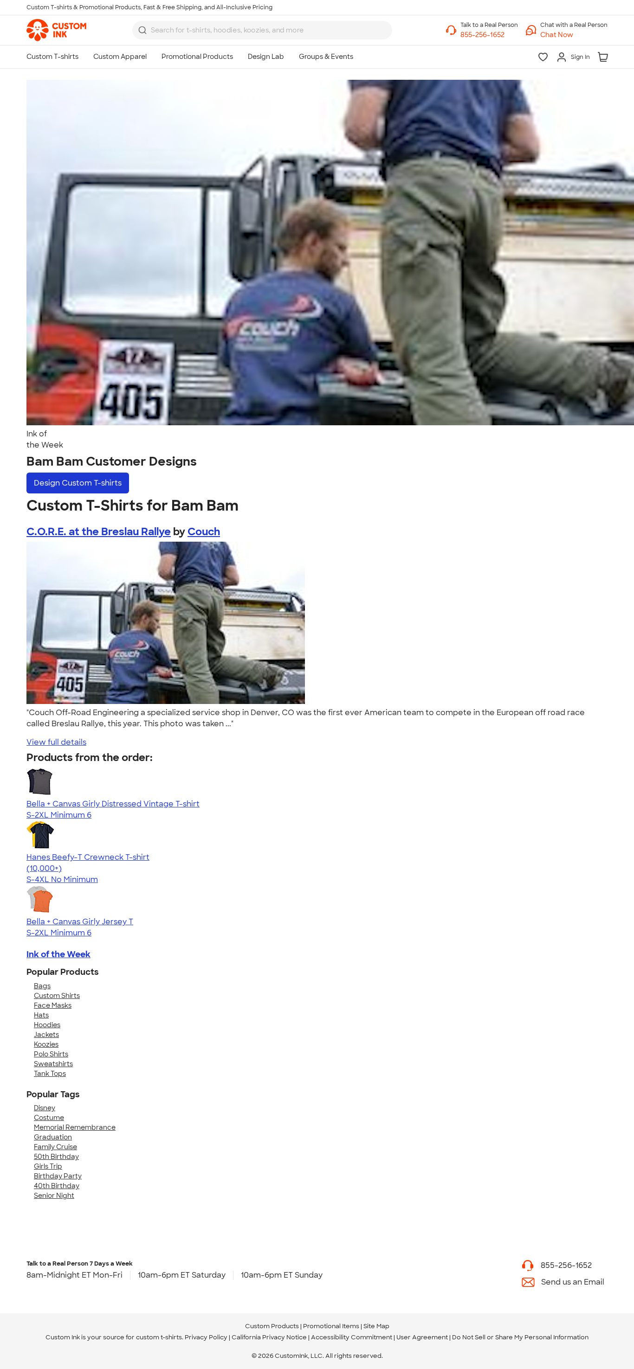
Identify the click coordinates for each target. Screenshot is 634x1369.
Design (78, 483)
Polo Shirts (51, 1054)
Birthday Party (58, 1176)
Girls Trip (48, 1166)
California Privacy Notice (269, 1337)
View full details (56, 742)
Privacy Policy (206, 1337)
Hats (41, 1015)
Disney (44, 1108)
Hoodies (47, 1025)
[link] (56, 30)
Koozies (46, 1044)
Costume (49, 1117)
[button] (574, 35)
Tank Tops (50, 1073)
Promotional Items (331, 1326)
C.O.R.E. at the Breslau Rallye (98, 531)
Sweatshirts (53, 1064)
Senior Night (54, 1195)
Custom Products (272, 1326)
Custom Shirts (57, 996)
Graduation (53, 1137)
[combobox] (262, 30)
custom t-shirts (159, 1337)
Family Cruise (55, 1147)
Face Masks (52, 1005)
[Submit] (142, 30)
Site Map (376, 1326)
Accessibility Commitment (351, 1337)
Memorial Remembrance (75, 1127)
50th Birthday (56, 1156)
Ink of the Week (58, 954)
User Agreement (422, 1337)
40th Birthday (56, 1186)
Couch (204, 531)
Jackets (46, 1034)
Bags (42, 986)
